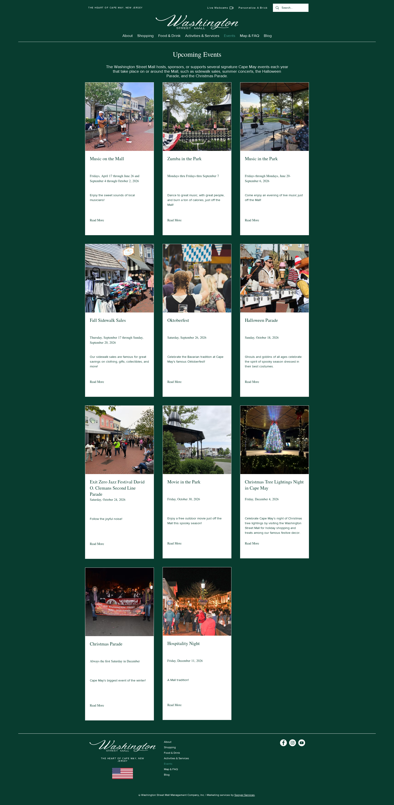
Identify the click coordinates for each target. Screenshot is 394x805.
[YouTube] (301, 742)
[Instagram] (292, 742)
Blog (167, 774)
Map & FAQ (171, 769)
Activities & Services (176, 758)
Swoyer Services (244, 795)
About (167, 741)
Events (168, 763)
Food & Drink (172, 752)
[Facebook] (283, 742)
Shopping (170, 747)
